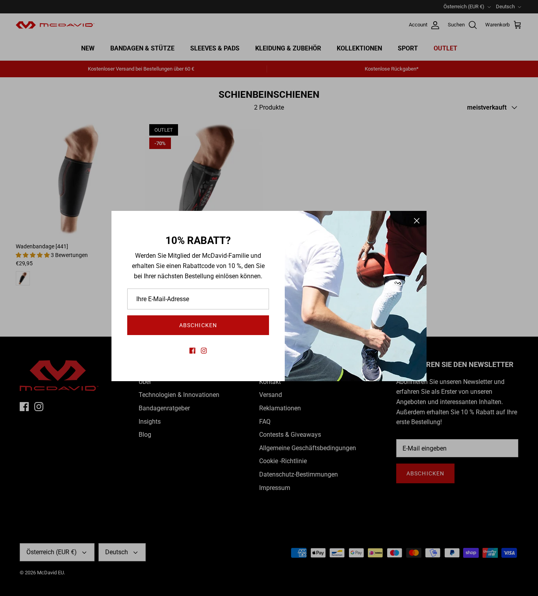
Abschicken (198, 325)
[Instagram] (204, 351)
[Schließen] (416, 220)
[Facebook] (192, 351)
